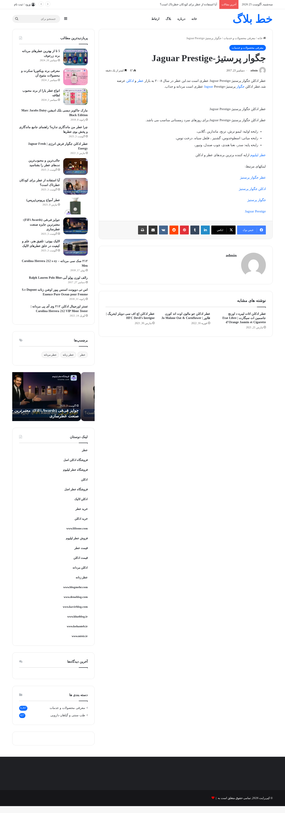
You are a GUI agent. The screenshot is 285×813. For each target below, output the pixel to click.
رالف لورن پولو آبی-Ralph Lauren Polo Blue (58, 277)
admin (254, 70)
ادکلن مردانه (80, 567)
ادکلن (130, 81)
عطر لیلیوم (258, 155)
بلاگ (168, 18)
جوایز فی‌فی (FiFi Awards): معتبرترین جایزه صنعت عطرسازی (41, 224)
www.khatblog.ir (77, 616)
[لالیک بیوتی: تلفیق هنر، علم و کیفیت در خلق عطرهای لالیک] (75, 247)
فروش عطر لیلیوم (77, 538)
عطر (140, 81)
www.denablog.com (76, 597)
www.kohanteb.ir (77, 626)
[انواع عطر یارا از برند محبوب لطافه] (75, 96)
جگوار (240, 86)
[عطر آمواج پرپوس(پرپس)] (75, 206)
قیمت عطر (81, 548)
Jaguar (208, 86)
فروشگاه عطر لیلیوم (75, 469)
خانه (194, 18)
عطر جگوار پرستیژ (253, 177)
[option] (53, 396)
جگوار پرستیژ (256, 200)
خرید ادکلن (81, 518)
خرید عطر (81, 508)
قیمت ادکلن (80, 557)
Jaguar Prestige (255, 211)
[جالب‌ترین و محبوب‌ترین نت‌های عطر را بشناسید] (75, 166)
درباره (181, 18)
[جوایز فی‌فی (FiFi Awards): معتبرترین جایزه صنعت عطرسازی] (75, 226)
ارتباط (155, 18)
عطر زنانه (68, 354)
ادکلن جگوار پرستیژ (252, 189)
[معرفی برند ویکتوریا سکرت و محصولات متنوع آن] (75, 77)
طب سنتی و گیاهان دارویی (67, 715)
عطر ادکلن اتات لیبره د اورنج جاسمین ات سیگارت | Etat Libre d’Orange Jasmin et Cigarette (244, 318)
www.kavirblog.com (75, 606)
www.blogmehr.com (75, 587)
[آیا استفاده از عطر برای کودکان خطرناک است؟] (75, 186)
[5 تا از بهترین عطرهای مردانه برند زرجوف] (75, 57)
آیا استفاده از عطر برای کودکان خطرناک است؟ (188, 4)
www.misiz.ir (80, 636)
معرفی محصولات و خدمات (239, 38)
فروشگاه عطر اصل (76, 489)
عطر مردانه (50, 354)
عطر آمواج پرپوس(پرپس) (43, 200)
